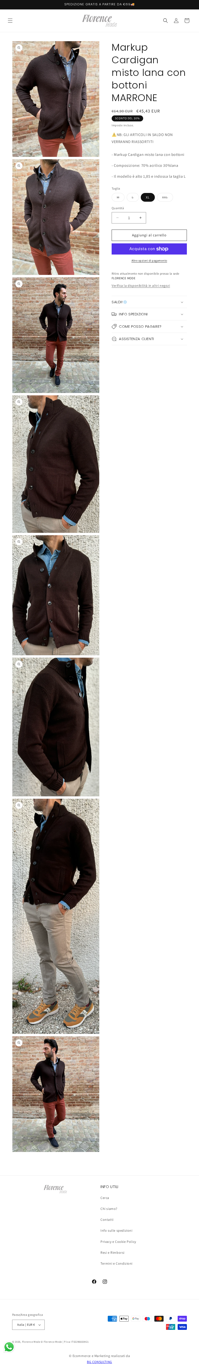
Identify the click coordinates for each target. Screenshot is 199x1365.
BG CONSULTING (99, 1362)
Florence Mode (31, 1341)
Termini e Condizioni (116, 1263)
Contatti (107, 1219)
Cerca (104, 1198)
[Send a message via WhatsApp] (9, 1347)
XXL (167, 198)
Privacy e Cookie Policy (118, 1241)
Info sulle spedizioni (116, 1230)
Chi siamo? (108, 1208)
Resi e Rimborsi (112, 1252)
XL (148, 197)
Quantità (118, 208)
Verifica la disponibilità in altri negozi (141, 285)
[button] (10, 20)
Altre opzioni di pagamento (149, 260)
